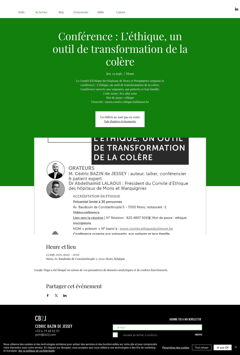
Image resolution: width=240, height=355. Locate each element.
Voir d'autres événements (120, 121)
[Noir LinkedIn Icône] (236, 9)
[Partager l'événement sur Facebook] (47, 295)
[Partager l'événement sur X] (56, 295)
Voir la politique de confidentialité (36, 350)
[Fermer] (236, 347)
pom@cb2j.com (45, 335)
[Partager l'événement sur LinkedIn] (65, 295)
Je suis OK (223, 347)
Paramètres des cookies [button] (175, 347)
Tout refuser (202, 347)
